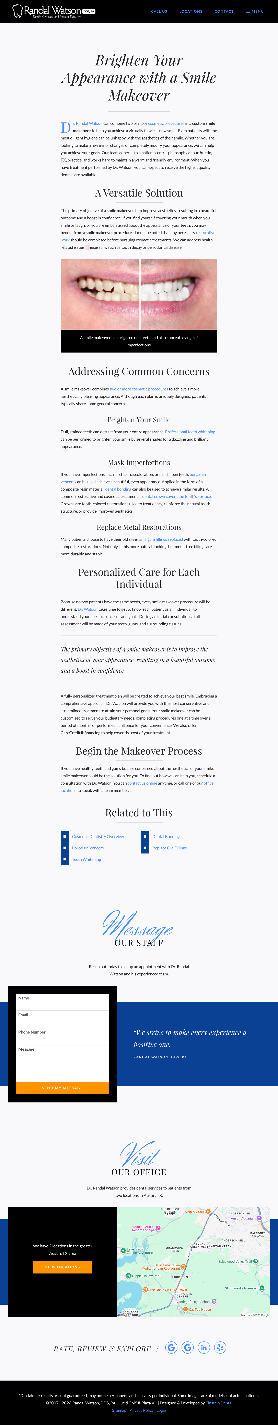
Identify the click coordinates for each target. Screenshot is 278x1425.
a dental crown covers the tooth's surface (175, 496)
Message (26, 1049)
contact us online (142, 782)
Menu (258, 11)
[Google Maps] (171, 1347)
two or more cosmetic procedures (139, 388)
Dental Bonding (166, 836)
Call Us (159, 11)
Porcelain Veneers (88, 847)
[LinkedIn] (204, 1347)
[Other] (220, 1347)
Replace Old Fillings (169, 847)
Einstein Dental (219, 1402)
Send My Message (62, 1088)
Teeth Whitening (86, 859)
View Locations (62, 1267)
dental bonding (118, 488)
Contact (224, 11)
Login (161, 1410)
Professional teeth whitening (190, 431)
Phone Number (32, 1031)
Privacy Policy (141, 1410)
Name (23, 997)
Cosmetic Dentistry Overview (98, 836)
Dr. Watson (87, 609)
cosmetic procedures (166, 123)
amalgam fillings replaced (161, 539)
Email (23, 1014)
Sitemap (119, 1410)
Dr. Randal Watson (88, 123)
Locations (190, 11)
